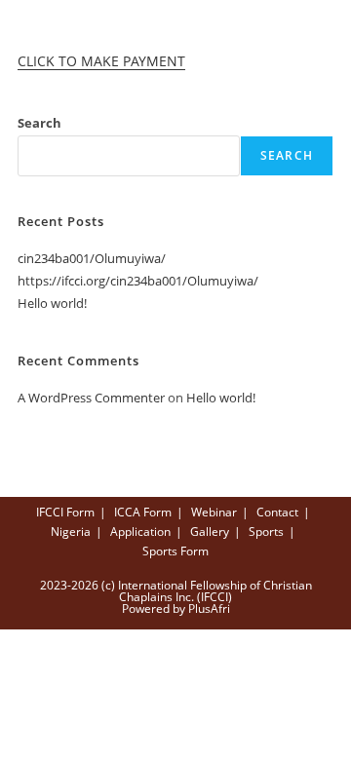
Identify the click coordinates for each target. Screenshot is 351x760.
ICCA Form (143, 512)
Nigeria (71, 531)
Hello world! (52, 303)
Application (140, 531)
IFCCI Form (65, 512)
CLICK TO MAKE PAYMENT (101, 61)
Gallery (209, 531)
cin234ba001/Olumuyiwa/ (92, 258)
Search (39, 123)
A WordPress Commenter (91, 397)
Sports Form (175, 551)
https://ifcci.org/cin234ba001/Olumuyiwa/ (138, 280)
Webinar (214, 512)
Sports (266, 531)
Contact (277, 512)
